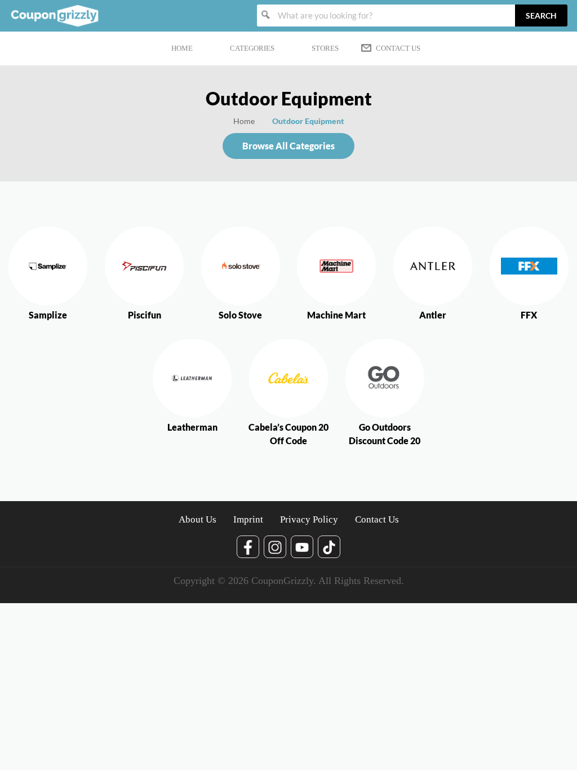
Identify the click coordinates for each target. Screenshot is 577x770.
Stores (325, 48)
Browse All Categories (288, 145)
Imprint (248, 519)
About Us (197, 519)
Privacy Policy (309, 519)
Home (182, 48)
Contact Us (398, 48)
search (541, 15)
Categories (252, 48)
